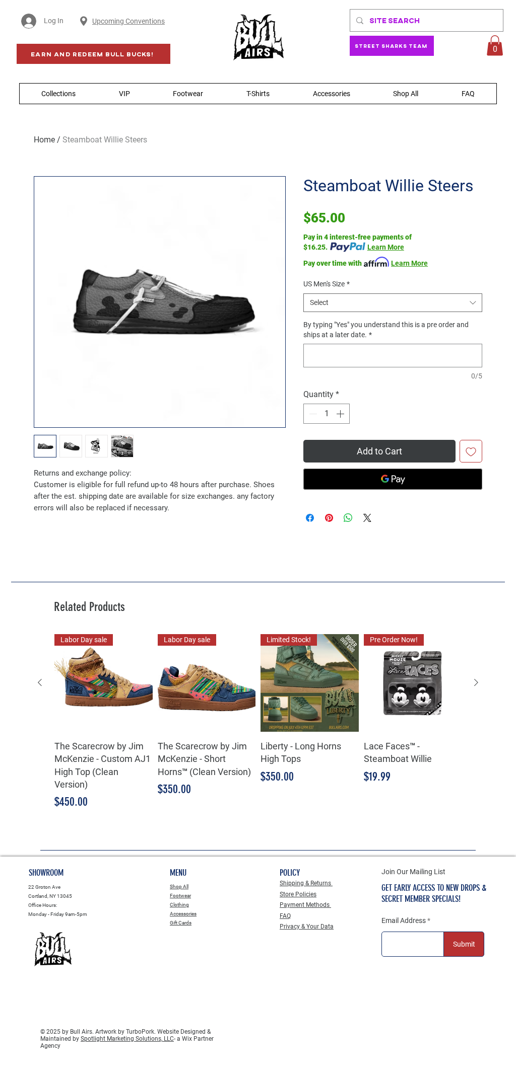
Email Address (403, 920)
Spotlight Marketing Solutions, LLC (127, 1038)
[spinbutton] (326, 413)
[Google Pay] (392, 479)
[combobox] (392, 303)
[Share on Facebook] (310, 518)
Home (44, 139)
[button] (494, 45)
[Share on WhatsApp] (348, 518)
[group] (258, 722)
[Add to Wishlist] (471, 451)
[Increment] (341, 413)
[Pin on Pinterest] (329, 518)
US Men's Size (326, 284)
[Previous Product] (40, 682)
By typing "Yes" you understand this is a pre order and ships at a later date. (386, 330)
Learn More (385, 247)
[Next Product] (476, 682)
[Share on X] (367, 518)
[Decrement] (312, 413)
